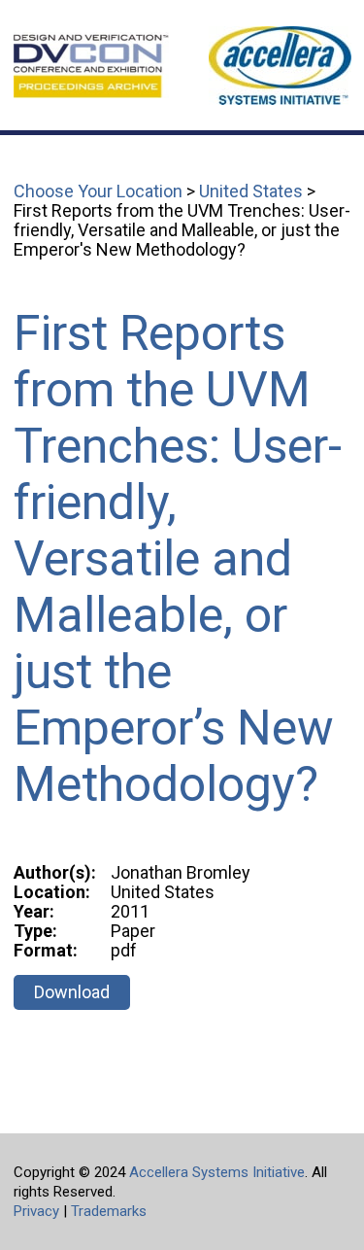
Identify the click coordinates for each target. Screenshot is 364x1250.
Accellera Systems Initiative (217, 1172)
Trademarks (109, 1211)
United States (251, 191)
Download (72, 992)
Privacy (36, 1211)
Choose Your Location (98, 191)
